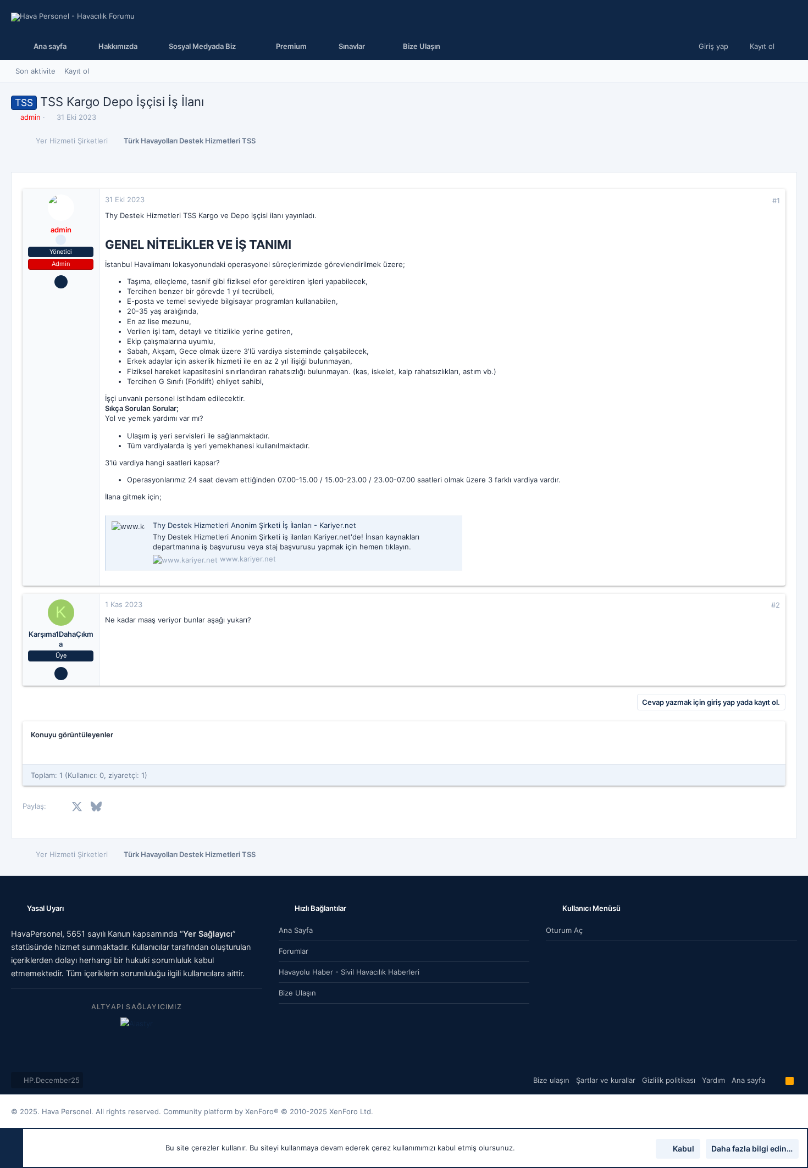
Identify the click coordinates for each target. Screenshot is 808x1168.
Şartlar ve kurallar (605, 1080)
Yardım (713, 1080)
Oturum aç (564, 930)
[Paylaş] (761, 201)
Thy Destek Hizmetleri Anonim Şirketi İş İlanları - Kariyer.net (254, 525)
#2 (775, 604)
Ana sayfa (296, 930)
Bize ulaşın (297, 992)
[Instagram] (776, 1111)
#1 (776, 200)
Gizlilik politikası (668, 1080)
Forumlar (293, 951)
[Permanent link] (297, 245)
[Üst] (775, 1080)
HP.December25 (50, 1080)
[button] (200, 46)
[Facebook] (759, 1111)
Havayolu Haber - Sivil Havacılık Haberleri (349, 971)
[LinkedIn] (792, 1111)
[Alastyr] (136, 1023)
